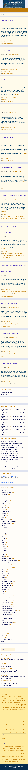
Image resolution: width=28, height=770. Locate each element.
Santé (4, 554)
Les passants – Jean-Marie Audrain (9, 441)
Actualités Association (7, 492)
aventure (4, 253)
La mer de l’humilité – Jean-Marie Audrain (10, 445)
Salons (3, 637)
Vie (2, 552)
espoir (19, 698)
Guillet (22, 698)
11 (6, 727)
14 (16, 727)
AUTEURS (3, 513)
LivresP (3, 635)
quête (11, 218)
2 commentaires (6, 131)
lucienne (4, 702)
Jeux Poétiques (6, 564)
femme (17, 216)
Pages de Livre (5, 593)
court (20, 696)
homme (2, 218)
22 (20, 729)
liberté (23, 700)
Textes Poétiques (10, 214)
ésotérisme (16, 253)
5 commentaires (6, 188)
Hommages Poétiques (7, 127)
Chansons (4, 566)
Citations (4, 569)
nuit (10, 705)
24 (3, 732)
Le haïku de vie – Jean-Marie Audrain (9, 467)
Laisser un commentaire (7, 43)
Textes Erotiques (6, 624)
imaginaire (7, 218)
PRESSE (3, 628)
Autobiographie (5, 533)
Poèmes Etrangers (6, 604)
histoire (7, 255)
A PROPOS (3, 490)
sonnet (13, 709)
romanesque (3, 354)
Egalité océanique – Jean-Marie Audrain (10, 463)
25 (6, 732)
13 (13, 727)
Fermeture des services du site (8, 476)
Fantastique (8, 216)
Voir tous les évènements (7, 482)
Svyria (8, 71)
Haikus (3, 577)
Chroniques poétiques (7, 567)
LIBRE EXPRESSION (6, 519)
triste (23, 383)
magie (14, 293)
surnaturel (3, 257)
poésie (23, 707)
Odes (3, 591)
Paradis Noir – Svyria (6, 108)
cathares (9, 291)
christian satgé (6, 696)
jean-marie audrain (17, 700)
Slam (3, 620)
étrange (21, 253)
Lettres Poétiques (6, 587)
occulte (15, 255)
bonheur (14, 694)
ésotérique (17, 291)
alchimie (4, 291)
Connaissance (10, 253)
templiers (3, 294)
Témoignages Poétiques (7, 622)
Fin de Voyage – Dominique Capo (9, 333)
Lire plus (10, 36)
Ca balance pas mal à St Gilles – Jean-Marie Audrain (13, 461)
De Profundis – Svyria (6, 79)
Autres (3, 534)
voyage (19, 324)
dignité (13, 698)
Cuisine (3, 536)
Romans (8, 251)
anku (8, 746)
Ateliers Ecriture (5, 511)
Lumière (16, 702)
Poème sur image (6, 597)
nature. (7, 705)
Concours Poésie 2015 (8, 498)
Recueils (4, 548)
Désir (16, 698)
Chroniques (4, 632)
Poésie (3, 544)
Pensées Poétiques (6, 595)
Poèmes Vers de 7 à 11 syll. (8, 612)
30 (23, 732)
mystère (18, 293)
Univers (15, 324)
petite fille (20, 383)
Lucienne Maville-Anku (10, 702)
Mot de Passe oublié (5, 394)
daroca (4, 699)
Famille (3, 538)
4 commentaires (6, 220)
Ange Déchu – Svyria (6, 50)
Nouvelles (4, 589)
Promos (4, 515)
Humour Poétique (6, 583)
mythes (11, 324)
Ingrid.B (8, 383)
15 (20, 727)
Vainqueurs (6, 500)
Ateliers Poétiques (6, 562)
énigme (13, 291)
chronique (4, 323)
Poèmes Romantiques (7, 40)
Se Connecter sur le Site (6, 392)
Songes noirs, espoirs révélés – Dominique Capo (13, 195)
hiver (12, 187)
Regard (15, 218)
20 (13, 729)
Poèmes (4, 185)
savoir (22, 255)
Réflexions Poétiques (7, 618)
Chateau (4, 187)
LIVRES (4, 251)
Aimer (3, 353)
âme (24, 709)
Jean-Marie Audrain (5, 409)
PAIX (14, 705)
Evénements (5, 503)
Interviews (4, 633)
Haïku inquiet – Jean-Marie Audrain (9, 449)
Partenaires (4, 527)
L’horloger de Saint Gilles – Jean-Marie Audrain (12, 457)
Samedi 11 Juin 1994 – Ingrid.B (9, 363)
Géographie (4, 540)
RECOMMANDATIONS (6, 639)
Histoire (3, 542)
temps (19, 709)
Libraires (4, 525)
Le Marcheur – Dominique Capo (9, 303)
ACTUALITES (4, 494)
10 (3, 727)
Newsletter (4, 507)
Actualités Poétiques (6, 558)
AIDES (2, 509)
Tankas (4, 579)
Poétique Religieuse (6, 614)
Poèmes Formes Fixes (7, 606)
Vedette (2, 641)
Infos (3, 505)
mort (16, 383)
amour (3, 216)
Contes (3, 571)
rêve (18, 218)
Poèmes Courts (5, 602)
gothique (4, 41)
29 (20, 732)
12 (10, 727)
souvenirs (19, 354)
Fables (3, 575)
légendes (3, 324)
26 (10, 732)
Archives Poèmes (6, 523)
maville (19, 702)
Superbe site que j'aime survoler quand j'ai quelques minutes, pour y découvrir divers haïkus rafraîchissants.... (13, 671)
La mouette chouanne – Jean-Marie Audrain (11, 465)
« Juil (3, 738)
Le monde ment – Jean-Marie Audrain (9, 451)
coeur (12, 696)
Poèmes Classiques (6, 600)
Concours (4, 496)
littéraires (5, 502)
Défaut (2, 517)
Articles (3, 630)
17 (3, 729)
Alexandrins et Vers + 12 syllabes (9, 560)
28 (16, 732)
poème (8, 129)
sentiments (22, 218)
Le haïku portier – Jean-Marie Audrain (9, 459)
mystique (7, 324)
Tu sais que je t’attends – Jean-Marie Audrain (11, 443)
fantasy (13, 216)
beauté (10, 746)
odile (12, 756)
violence (8, 257)
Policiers (4, 546)
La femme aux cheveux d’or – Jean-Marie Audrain (12, 447)
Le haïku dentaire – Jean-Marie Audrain (10, 453)
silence (7, 709)
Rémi (3, 709)
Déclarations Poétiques (7, 69)
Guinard (4, 700)
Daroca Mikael (9, 698)
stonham (16, 709)
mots (5, 756)
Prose (3, 616)
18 (6, 729)
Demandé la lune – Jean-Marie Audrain (10, 468)
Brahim (22, 694)
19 (10, 729)
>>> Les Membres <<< (6, 402)
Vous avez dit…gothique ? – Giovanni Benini (12, 167)
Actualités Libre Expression (8, 521)
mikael (23, 702)
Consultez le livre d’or (6, 685)
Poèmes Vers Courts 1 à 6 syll (9, 610)
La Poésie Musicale (6, 585)
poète (17, 707)
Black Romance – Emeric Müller (9, 137)
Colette (16, 696)
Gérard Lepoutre (9, 700)
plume (18, 704)
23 (23, 729)
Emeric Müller (5, 158)
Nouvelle (11, 255)
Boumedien (18, 694)
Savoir (3, 529)
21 (16, 729)
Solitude (14, 354)
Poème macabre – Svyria (7, 20)
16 (23, 727)
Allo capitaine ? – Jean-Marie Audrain (9, 455)
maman (12, 383)
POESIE (15, 40)
